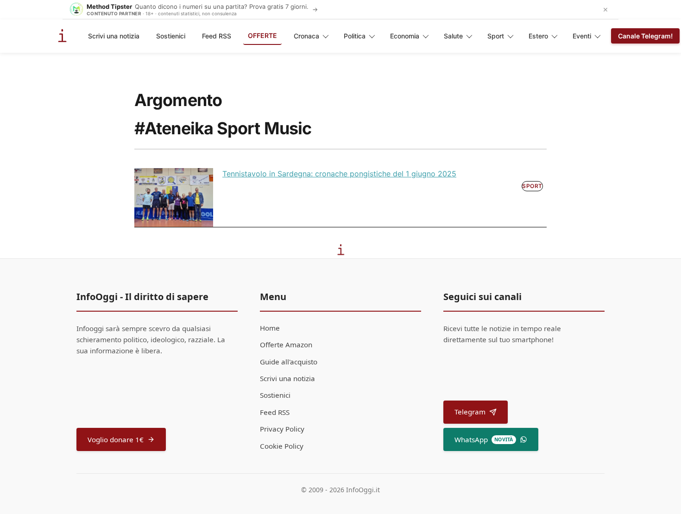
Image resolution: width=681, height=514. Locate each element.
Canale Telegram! (645, 36)
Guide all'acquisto (288, 361)
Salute (453, 36)
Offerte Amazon (286, 344)
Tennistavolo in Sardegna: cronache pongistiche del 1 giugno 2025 (339, 173)
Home (270, 327)
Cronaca (306, 36)
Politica (355, 36)
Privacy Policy (282, 428)
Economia (404, 36)
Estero (538, 36)
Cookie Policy (281, 446)
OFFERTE (262, 35)
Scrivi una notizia (113, 36)
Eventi (582, 36)
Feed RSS (216, 36)
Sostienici (170, 36)
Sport (495, 36)
